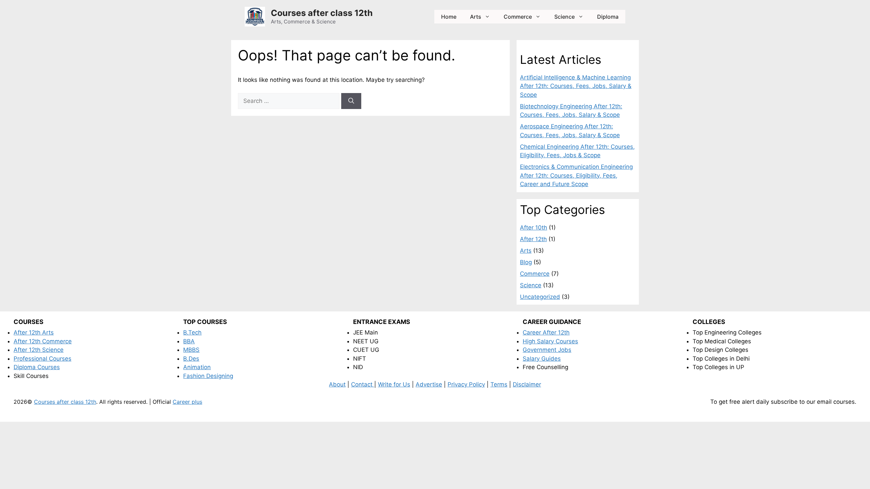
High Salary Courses (550, 341)
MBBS (191, 349)
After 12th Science (39, 349)
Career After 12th (546, 332)
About (337, 384)
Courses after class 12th (322, 13)
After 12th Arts (34, 332)
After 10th (533, 227)
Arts (475, 16)
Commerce (518, 16)
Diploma (608, 16)
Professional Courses (42, 358)
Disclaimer (527, 384)
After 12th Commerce (43, 341)
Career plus (187, 401)
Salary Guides (542, 358)
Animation (197, 367)
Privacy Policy (466, 384)
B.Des (191, 358)
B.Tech (192, 332)
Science (564, 16)
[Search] (351, 101)
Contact (362, 384)
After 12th (533, 239)
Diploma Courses (37, 367)
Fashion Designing (208, 376)
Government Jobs (547, 349)
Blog (526, 262)
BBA (189, 341)
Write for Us (394, 384)
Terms (498, 384)
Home (448, 16)
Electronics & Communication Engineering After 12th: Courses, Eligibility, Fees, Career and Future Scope (576, 175)
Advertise (429, 384)
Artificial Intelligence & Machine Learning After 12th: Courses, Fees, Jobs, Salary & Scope (575, 86)
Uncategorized (540, 296)
